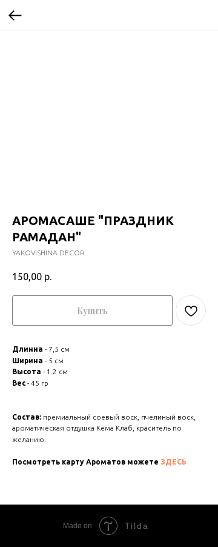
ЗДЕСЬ (173, 462)
